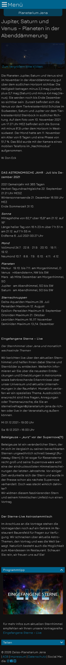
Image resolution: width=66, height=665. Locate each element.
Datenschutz (37, 656)
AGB (5, 656)
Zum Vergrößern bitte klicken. (22, 66)
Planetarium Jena (33, 12)
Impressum (18, 656)
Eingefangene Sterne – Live (22, 632)
